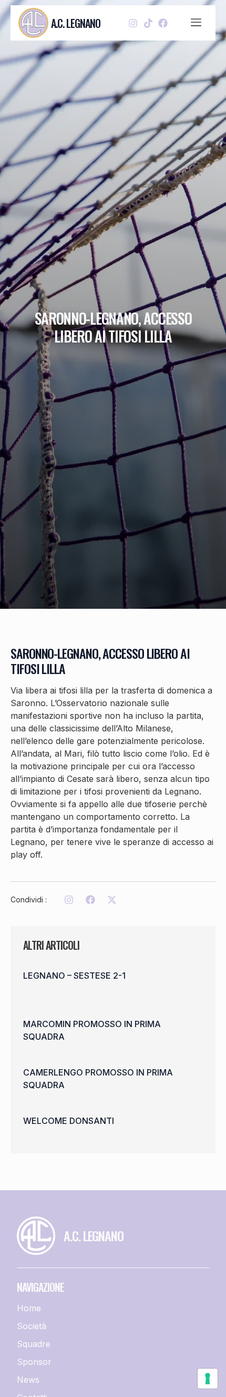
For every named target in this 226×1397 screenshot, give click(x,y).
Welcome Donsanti (68, 1120)
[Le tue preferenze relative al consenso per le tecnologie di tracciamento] (208, 1379)
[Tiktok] (148, 22)
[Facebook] (162, 22)
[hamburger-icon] (196, 23)
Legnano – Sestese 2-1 (74, 975)
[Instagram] (133, 22)
